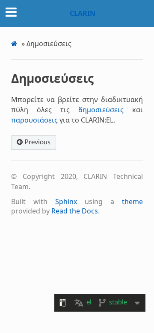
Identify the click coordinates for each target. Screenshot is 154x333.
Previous (36, 142)
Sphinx (66, 201)
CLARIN (82, 13)
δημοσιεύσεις (101, 109)
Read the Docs (74, 211)
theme (132, 201)
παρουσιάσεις (34, 120)
